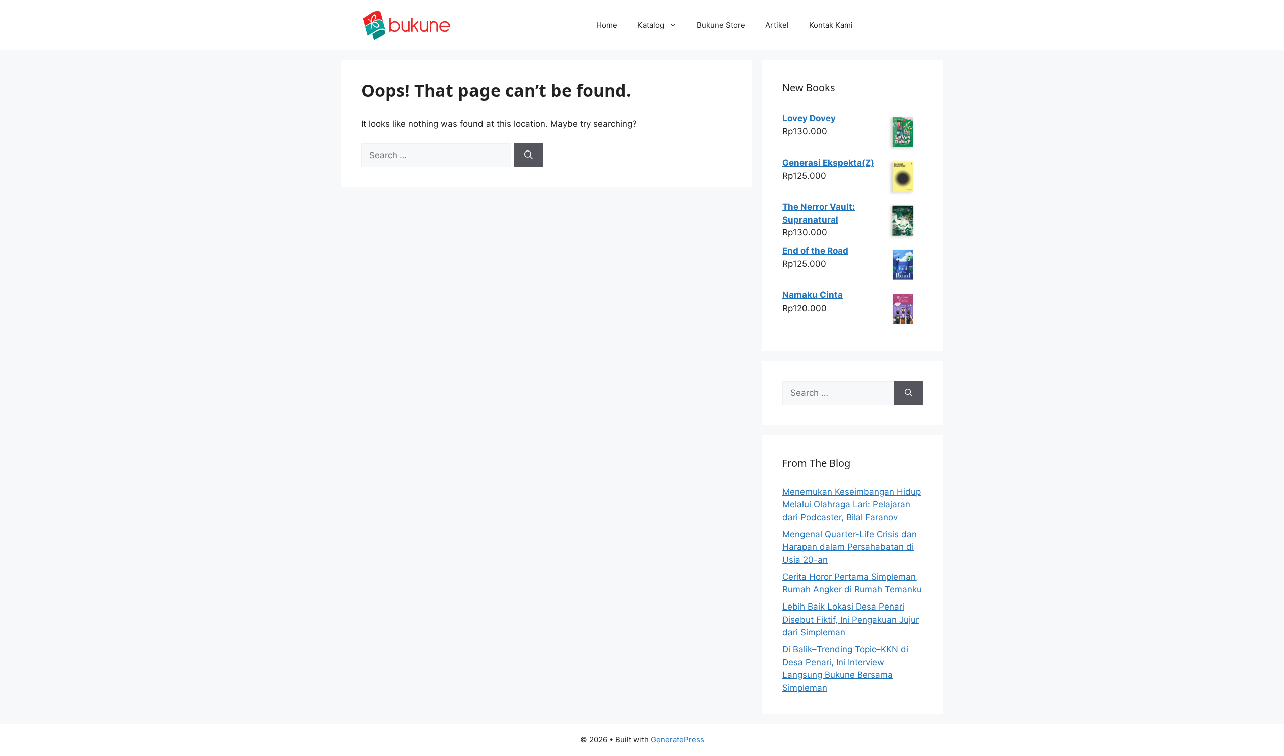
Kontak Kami (831, 25)
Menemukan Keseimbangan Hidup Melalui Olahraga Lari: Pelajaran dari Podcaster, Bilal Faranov (851, 504)
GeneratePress (677, 739)
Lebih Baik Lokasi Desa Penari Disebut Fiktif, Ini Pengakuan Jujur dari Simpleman (850, 619)
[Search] (528, 155)
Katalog (650, 25)
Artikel (777, 25)
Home (606, 25)
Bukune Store (721, 25)
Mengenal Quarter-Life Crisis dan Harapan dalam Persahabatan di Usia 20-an (849, 547)
